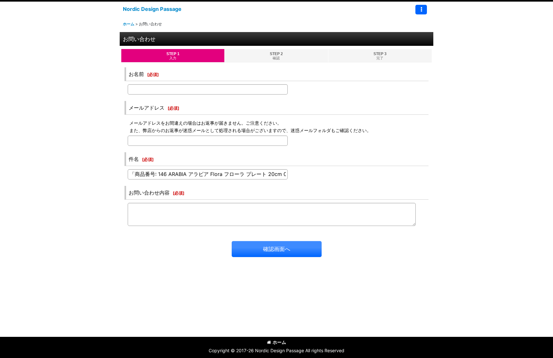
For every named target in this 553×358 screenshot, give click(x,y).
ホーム (279, 342)
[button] (421, 9)
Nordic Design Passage (152, 9)
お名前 (136, 74)
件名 (134, 159)
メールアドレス (146, 107)
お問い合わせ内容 (149, 192)
